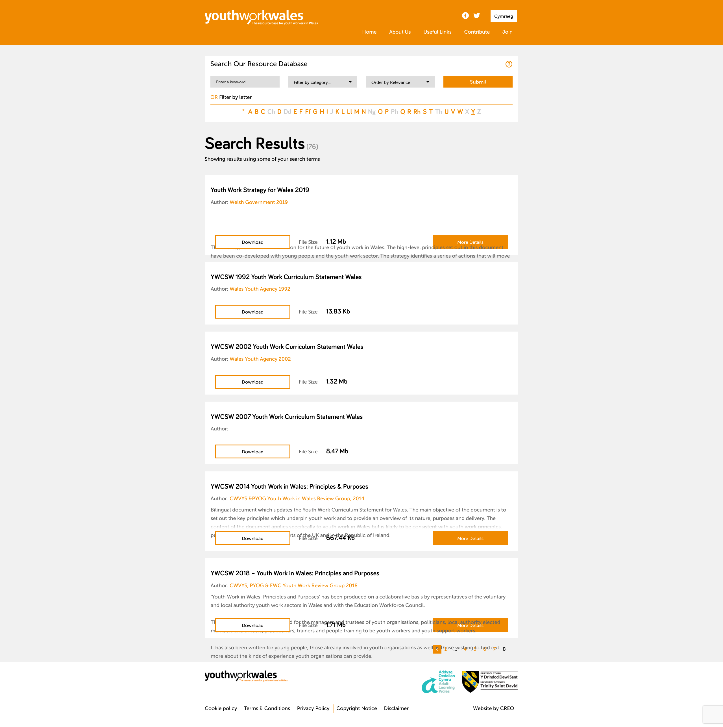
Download (252, 242)
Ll (349, 111)
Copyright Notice (356, 708)
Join (507, 32)
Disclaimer (396, 708)
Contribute (477, 32)
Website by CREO (493, 708)
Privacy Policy (313, 708)
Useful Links (437, 32)
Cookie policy (221, 708)
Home (369, 32)
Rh (417, 111)
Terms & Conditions (267, 708)
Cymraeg (503, 16)
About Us (400, 32)
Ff (308, 111)
